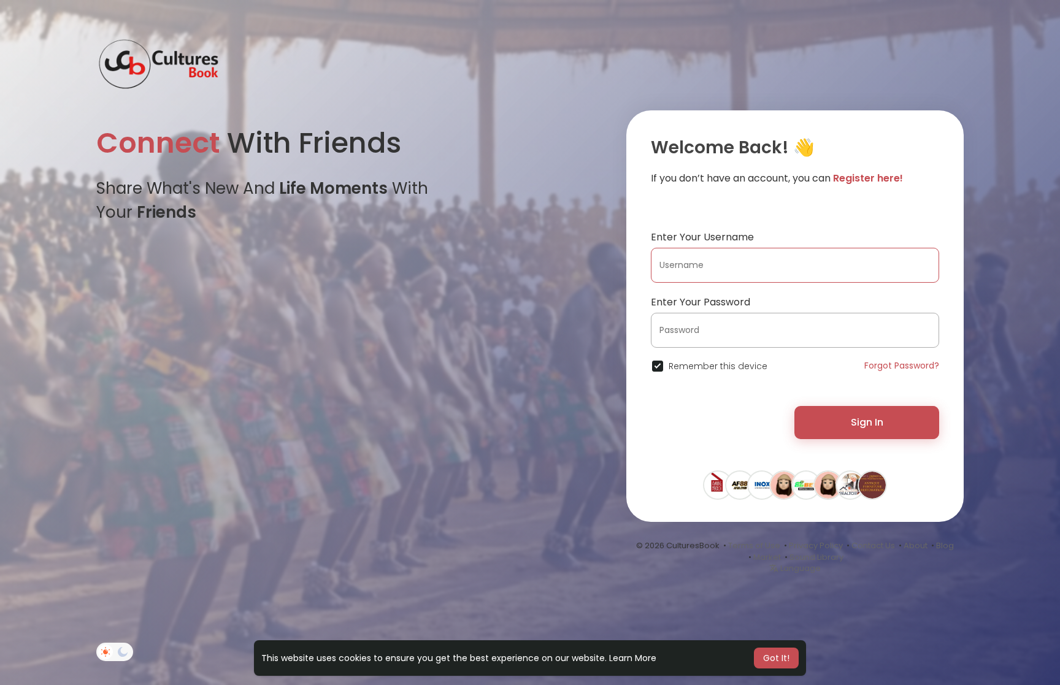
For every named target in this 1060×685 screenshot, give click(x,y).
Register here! (868, 178)
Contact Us (873, 545)
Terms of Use (754, 545)
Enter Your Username (702, 237)
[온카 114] (828, 484)
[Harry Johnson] (872, 484)
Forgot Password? (901, 365)
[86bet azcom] (806, 484)
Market (767, 557)
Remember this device (718, 366)
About (916, 545)
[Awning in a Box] (717, 484)
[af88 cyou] (739, 484)
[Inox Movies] (761, 484)
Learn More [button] (632, 658)
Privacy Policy (816, 545)
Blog (945, 545)
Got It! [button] (776, 658)
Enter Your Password (700, 302)
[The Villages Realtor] (850, 484)
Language (799, 568)
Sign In (867, 422)
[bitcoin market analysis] (783, 484)
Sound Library (816, 557)
